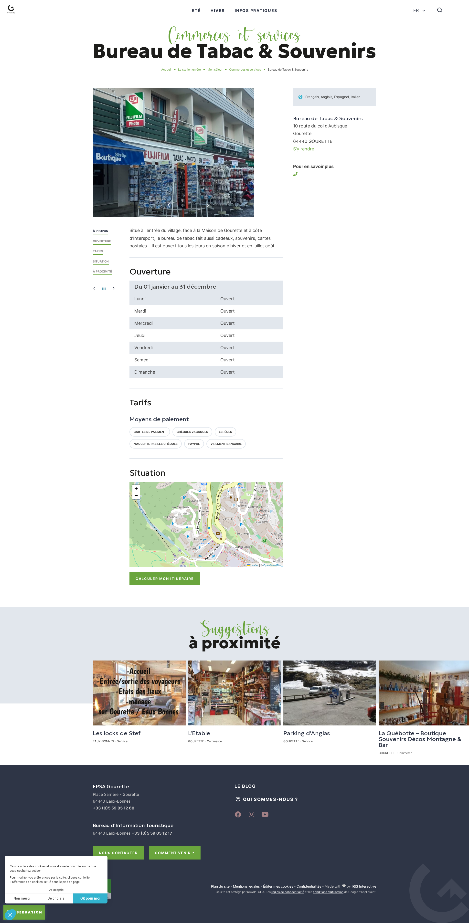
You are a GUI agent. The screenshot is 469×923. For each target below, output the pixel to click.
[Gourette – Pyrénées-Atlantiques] (16, 15)
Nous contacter (118, 853)
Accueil (166, 69)
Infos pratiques (256, 10)
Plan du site (220, 886)
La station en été (189, 69)
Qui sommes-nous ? (270, 799)
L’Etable (199, 733)
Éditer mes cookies (278, 886)
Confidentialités (309, 886)
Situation (101, 261)
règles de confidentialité (287, 892)
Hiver (218, 10)
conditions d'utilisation (328, 892)
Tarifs (98, 251)
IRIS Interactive (364, 886)
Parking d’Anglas (306, 733)
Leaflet (254, 565)
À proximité (102, 271)
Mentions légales (246, 886)
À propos (100, 231)
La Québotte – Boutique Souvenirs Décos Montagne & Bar (420, 739)
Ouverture (102, 241)
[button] (136, 488)
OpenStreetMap (272, 565)
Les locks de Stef (117, 733)
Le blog (245, 786)
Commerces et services (245, 69)
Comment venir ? (174, 853)
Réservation (26, 912)
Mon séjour (215, 69)
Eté (196, 10)
